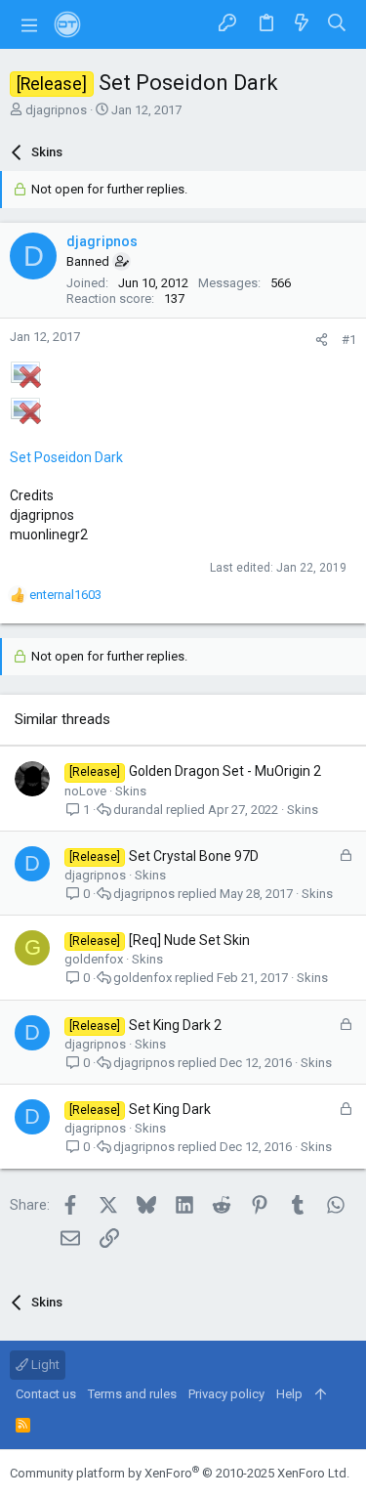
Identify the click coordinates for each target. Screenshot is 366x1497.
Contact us (46, 1394)
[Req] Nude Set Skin (189, 940)
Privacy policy (226, 1394)
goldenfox (93, 959)
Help (289, 1394)
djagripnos (56, 110)
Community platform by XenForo (179, 1473)
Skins (130, 791)
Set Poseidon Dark (66, 457)
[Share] (321, 339)
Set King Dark (170, 1109)
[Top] (320, 1394)
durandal (138, 809)
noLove (85, 791)
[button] (29, 24)
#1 (349, 339)
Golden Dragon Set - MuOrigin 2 (225, 771)
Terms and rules (132, 1394)
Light (44, 1364)
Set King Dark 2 (175, 1025)
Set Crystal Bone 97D (194, 856)
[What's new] (301, 24)
